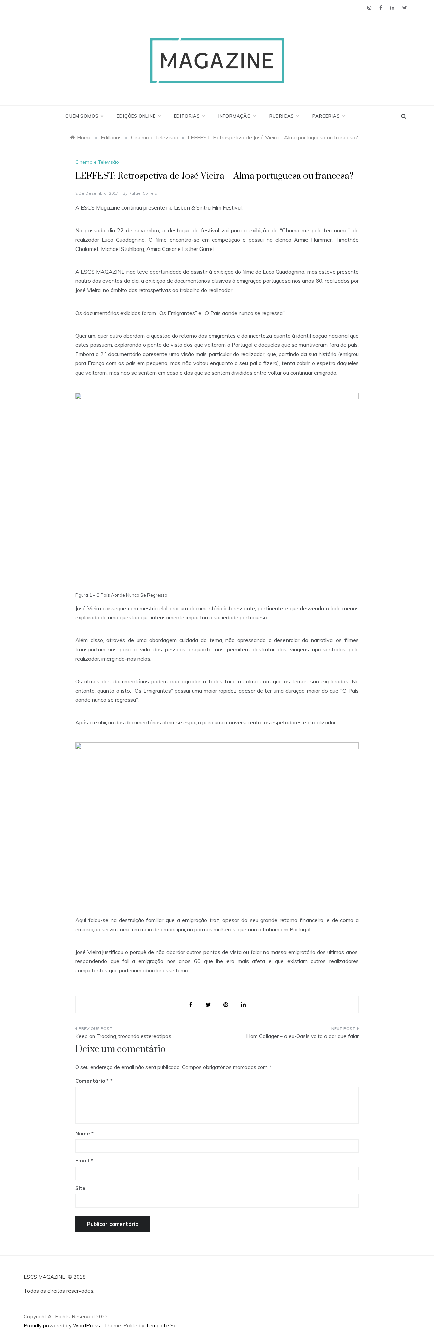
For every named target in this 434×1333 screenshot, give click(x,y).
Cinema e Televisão (97, 162)
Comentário (92, 1081)
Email (84, 1160)
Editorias (187, 116)
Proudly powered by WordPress (62, 1325)
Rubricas (281, 116)
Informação (234, 116)
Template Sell (162, 1325)
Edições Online (136, 116)
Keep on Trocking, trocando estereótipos (123, 1036)
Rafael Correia (143, 193)
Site (80, 1188)
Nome (84, 1133)
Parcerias (326, 116)
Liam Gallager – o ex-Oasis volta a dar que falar (302, 1036)
